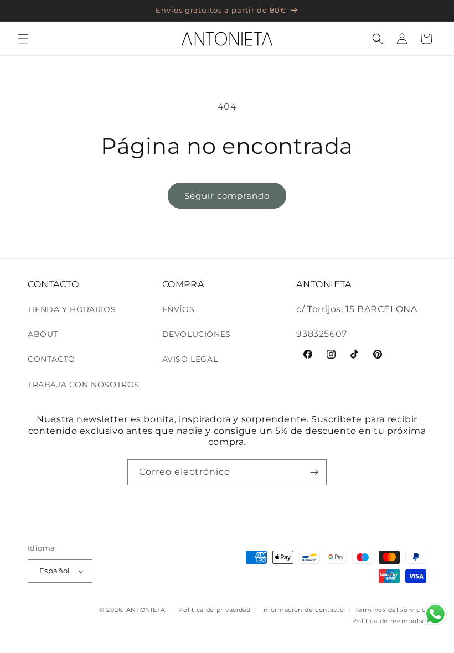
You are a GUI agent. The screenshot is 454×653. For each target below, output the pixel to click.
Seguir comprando (227, 195)
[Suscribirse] (314, 472)
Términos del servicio (390, 610)
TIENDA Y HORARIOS (72, 309)
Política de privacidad (214, 610)
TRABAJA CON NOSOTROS (84, 385)
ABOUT (43, 334)
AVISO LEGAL (190, 359)
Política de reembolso (389, 621)
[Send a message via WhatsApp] (435, 614)
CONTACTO (51, 359)
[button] (23, 39)
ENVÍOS (178, 309)
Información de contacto (302, 610)
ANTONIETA (146, 610)
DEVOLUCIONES (196, 334)
